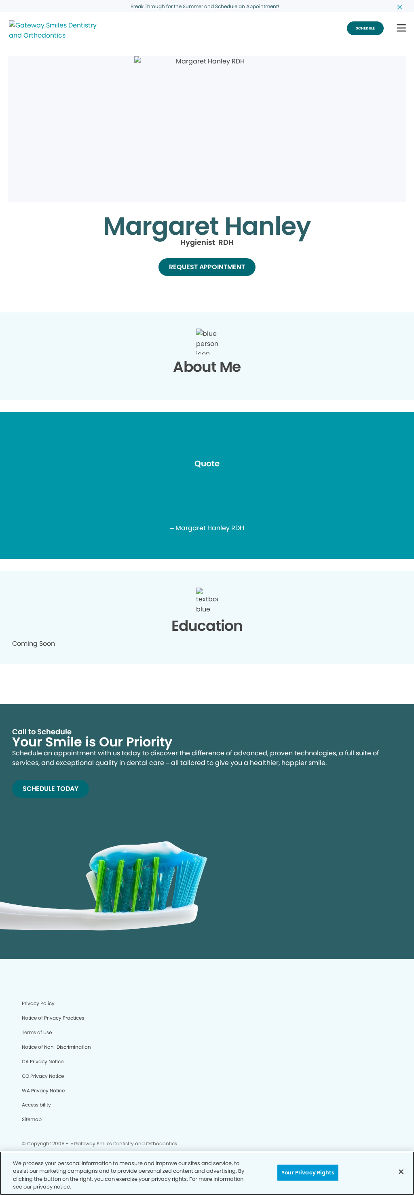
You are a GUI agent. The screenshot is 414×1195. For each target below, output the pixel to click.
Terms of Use (37, 1032)
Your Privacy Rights (307, 1172)
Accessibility (36, 1104)
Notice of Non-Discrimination (56, 1046)
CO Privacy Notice (43, 1076)
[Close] (401, 1171)
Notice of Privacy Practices (53, 1017)
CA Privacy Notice (42, 1061)
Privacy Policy (38, 1003)
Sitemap (32, 1119)
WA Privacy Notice (43, 1090)
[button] (401, 28)
